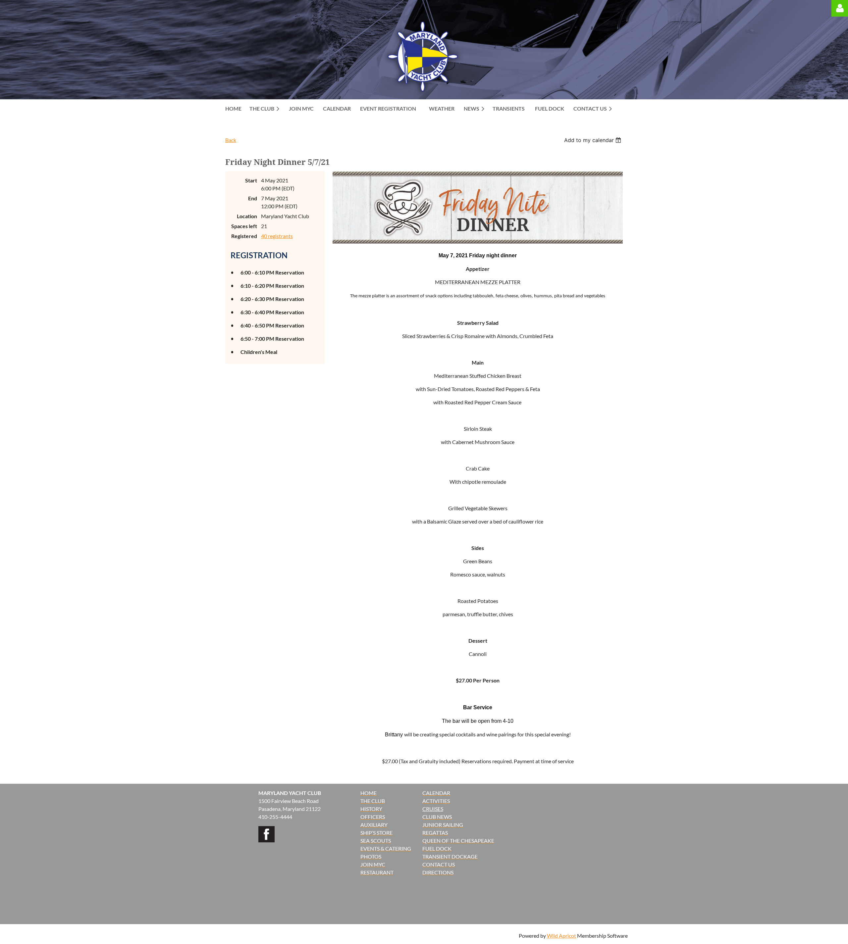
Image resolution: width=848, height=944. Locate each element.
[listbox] (593, 140)
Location (247, 216)
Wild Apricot (561, 935)
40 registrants (277, 236)
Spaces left (244, 226)
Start (251, 180)
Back (230, 140)
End (252, 198)
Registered (244, 236)
